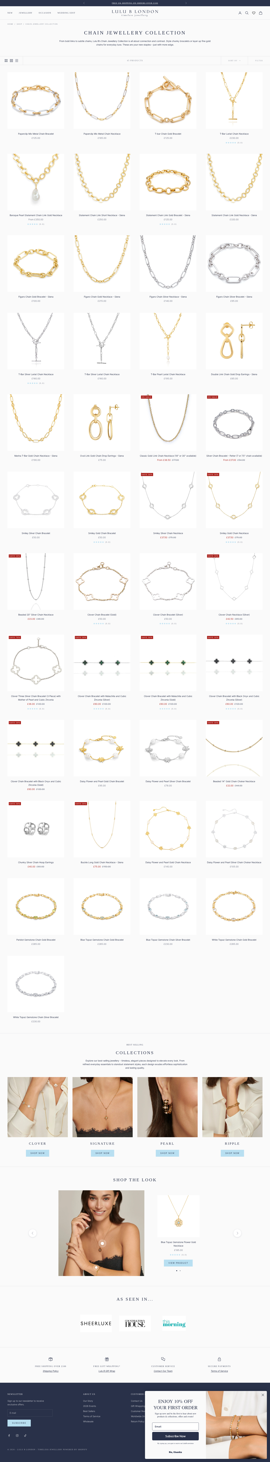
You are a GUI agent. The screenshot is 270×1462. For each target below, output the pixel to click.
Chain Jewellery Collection (41, 24)
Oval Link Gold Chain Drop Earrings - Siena (102, 455)
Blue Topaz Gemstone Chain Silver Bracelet (168, 939)
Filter (259, 61)
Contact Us (136, 1401)
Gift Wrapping (138, 1406)
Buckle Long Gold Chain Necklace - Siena (102, 862)
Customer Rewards (140, 1411)
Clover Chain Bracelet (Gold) (102, 614)
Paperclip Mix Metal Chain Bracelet (36, 133)
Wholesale (88, 1421)
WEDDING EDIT (66, 13)
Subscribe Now (175, 1436)
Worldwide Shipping (141, 1416)
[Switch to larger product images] (6, 60)
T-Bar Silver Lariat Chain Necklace (35, 374)
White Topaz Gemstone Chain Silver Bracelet (36, 1017)
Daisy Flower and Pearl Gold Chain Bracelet (102, 781)
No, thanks (175, 1452)
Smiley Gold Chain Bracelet (102, 533)
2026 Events (89, 1406)
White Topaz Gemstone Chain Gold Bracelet (234, 939)
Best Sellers (89, 1411)
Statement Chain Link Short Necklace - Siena (102, 215)
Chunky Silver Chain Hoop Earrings (36, 862)
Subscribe (19, 1423)
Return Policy (137, 1421)
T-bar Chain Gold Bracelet (168, 133)
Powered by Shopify (75, 1449)
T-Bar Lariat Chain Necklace (234, 133)
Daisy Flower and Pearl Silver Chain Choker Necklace (234, 862)
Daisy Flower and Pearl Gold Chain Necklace (168, 862)
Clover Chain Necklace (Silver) (234, 614)
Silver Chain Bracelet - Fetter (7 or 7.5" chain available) (234, 455)
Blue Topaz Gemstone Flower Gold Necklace (178, 1244)
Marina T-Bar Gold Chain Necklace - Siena (35, 455)
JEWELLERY (25, 13)
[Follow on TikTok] (25, 1435)
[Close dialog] (263, 1395)
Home (10, 24)
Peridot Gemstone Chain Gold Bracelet (35, 939)
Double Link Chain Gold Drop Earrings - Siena (234, 374)
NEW (10, 13)
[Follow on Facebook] (9, 1435)
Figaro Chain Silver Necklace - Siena (168, 296)
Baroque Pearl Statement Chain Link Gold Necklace (36, 215)
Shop (19, 24)
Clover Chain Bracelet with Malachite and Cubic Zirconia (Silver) (102, 698)
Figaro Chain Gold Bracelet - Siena (35, 296)
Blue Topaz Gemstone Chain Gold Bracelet (102, 939)
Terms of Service (91, 1416)
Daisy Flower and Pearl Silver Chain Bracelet (168, 781)
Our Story (88, 1401)
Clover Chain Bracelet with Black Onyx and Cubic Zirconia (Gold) (36, 783)
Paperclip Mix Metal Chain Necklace (102, 133)
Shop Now (37, 1153)
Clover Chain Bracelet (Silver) (168, 614)
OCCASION (45, 13)
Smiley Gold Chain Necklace (234, 533)
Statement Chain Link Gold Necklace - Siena (234, 215)
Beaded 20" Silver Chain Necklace (35, 614)
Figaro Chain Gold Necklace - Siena (102, 296)
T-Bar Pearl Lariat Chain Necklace (168, 374)
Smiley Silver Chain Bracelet (36, 533)
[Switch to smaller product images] (11, 60)
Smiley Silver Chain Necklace (168, 533)
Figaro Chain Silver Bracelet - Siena (234, 296)
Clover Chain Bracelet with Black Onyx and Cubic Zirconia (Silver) (234, 698)
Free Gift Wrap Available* (135, 3)
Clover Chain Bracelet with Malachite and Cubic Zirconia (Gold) (168, 698)
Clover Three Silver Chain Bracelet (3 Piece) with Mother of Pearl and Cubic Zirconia (36, 698)
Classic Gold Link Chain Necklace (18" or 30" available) (168, 455)
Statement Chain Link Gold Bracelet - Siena (168, 215)
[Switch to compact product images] (16, 60)
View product (178, 1263)
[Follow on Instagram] (17, 1435)
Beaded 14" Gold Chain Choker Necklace (234, 781)
